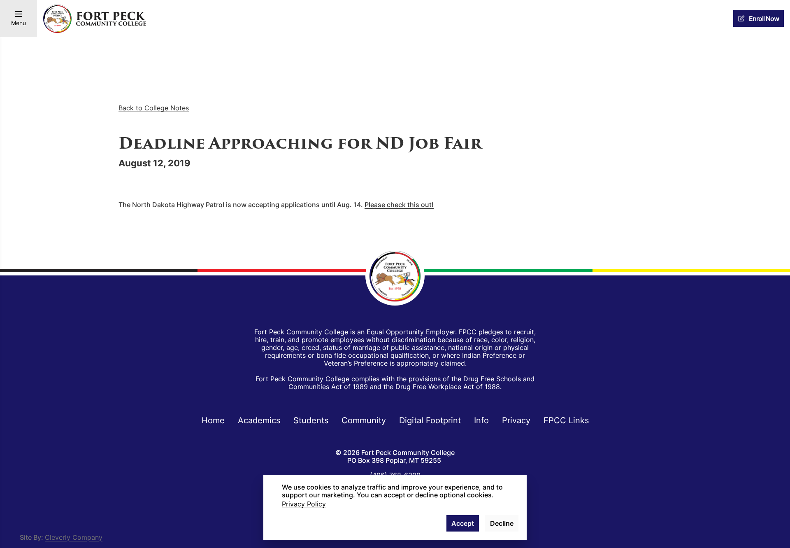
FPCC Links (566, 420)
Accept (462, 523)
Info (481, 420)
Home (213, 420)
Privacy (516, 420)
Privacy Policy (304, 503)
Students (310, 420)
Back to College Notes (153, 107)
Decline (502, 523)
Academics (259, 420)
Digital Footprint (430, 420)
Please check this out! (399, 204)
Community (364, 420)
